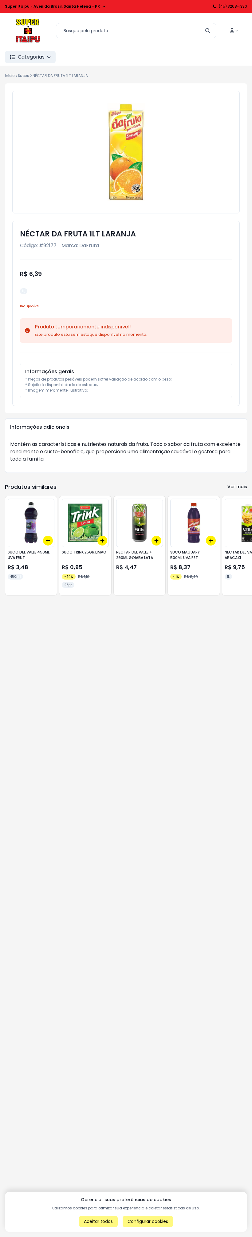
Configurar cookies (148, 1221)
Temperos (117, 56)
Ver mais (237, 487)
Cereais (80, 56)
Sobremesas (232, 56)
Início (10, 75)
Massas (154, 56)
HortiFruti (190, 56)
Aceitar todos (98, 1221)
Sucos (23, 75)
